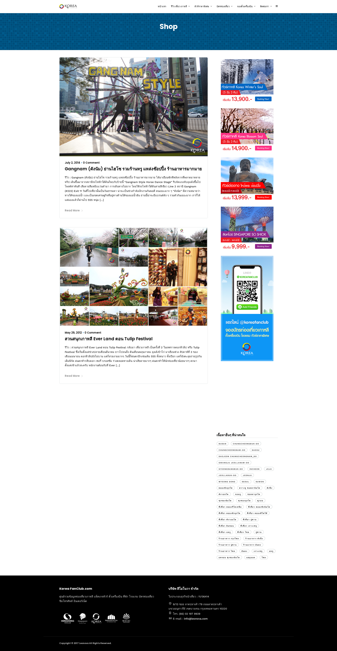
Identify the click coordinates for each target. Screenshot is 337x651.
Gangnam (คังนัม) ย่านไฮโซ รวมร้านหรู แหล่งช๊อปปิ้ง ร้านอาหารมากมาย (133, 169)
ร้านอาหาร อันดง (252, 545)
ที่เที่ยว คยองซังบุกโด (229, 513)
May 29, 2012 (73, 332)
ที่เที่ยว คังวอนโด (227, 520)
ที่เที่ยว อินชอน (226, 526)
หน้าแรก (162, 6)
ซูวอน (260, 501)
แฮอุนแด (250, 557)
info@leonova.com (196, 618)
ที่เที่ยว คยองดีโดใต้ (257, 513)
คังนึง (269, 488)
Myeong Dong (227, 482)
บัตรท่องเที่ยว (223, 6)
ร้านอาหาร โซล (227, 551)
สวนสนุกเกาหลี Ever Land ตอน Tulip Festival (109, 339)
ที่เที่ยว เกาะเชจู (248, 526)
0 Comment (91, 163)
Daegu (256, 450)
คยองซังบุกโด (226, 488)
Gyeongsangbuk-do (231, 469)
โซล (264, 557)
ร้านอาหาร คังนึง (254, 539)
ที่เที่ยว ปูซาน (250, 520)
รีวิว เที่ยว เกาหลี (179, 6)
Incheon (254, 469)
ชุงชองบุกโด (244, 501)
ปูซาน (259, 532)
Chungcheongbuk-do (246, 444)
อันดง (244, 551)
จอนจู (238, 494)
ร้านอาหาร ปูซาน (228, 545)
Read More (72, 210)
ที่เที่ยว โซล (243, 532)
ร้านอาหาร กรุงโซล (229, 539)
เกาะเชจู (258, 551)
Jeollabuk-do (227, 475)
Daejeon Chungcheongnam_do (238, 456)
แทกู (271, 551)
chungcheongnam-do (232, 450)
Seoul (245, 482)
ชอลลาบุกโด (253, 494)
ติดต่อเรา (264, 6)
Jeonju (247, 475)
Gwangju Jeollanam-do (234, 463)
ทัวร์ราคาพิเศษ (201, 6)
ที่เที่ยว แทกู (225, 532)
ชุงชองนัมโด (225, 501)
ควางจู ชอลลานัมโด (249, 488)
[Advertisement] (247, 400)
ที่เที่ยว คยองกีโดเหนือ (230, 507)
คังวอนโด (224, 494)
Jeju (269, 469)
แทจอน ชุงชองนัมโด (229, 557)
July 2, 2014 (72, 163)
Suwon (260, 482)
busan (222, 444)
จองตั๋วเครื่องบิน (245, 6)
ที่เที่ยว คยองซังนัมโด (259, 507)
